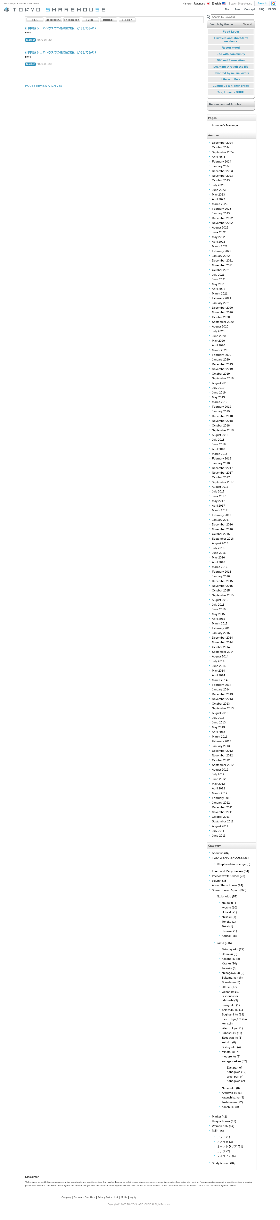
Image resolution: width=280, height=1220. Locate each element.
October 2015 (221, 590)
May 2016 (218, 557)
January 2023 (221, 213)
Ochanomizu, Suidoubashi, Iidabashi (230, 996)
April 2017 (218, 505)
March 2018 (220, 453)
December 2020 (222, 307)
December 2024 (222, 142)
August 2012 (220, 769)
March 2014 (220, 680)
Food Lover (231, 31)
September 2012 (223, 764)
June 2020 (219, 336)
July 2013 (218, 717)
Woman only (220, 1126)
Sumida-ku (229, 982)
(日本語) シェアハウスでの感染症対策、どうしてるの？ (61, 28)
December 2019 (222, 364)
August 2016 (220, 543)
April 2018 (218, 449)
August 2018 (220, 435)
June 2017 (219, 496)
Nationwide (224, 896)
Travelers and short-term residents (231, 39)
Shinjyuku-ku (230, 1009)
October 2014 (221, 647)
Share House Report (225, 890)
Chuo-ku (227, 954)
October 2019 (221, 373)
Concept (249, 9)
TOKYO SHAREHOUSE (227, 857)
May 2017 (218, 501)
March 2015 (220, 623)
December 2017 (222, 468)
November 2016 (222, 529)
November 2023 (222, 175)
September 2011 (222, 821)
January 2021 (221, 303)
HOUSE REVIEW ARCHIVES (43, 85)
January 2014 (221, 689)
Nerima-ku (228, 1088)
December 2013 (222, 694)
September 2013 (223, 708)
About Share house (224, 885)
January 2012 (221, 802)
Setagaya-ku (230, 949)
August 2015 (220, 599)
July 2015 (218, 604)
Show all (247, 24)
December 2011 (222, 807)
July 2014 (218, 661)
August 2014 (220, 656)
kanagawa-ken (231, 1061)
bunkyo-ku (228, 1005)
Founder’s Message (225, 125)
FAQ (261, 9)
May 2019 (218, 397)
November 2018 (222, 420)
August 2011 (220, 826)
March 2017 (220, 510)
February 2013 (221, 741)
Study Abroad (220, 1163)
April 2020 (218, 345)
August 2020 (220, 326)
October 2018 (221, 425)
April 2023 (218, 199)
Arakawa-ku (229, 1092)
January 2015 (221, 632)
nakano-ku (229, 958)
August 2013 (220, 713)
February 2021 (221, 298)
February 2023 (221, 208)
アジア (221, 1137)
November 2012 (222, 755)
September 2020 (223, 321)
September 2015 (223, 595)
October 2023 (221, 180)
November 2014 (222, 642)
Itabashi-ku (229, 1033)
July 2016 (218, 548)
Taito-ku (227, 968)
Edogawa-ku (230, 1037)
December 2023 (222, 171)
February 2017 (221, 515)
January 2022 (221, 255)
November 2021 (222, 265)
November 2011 (222, 812)
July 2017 (218, 491)
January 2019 (221, 411)
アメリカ (222, 1141)
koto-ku (226, 1042)
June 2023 (219, 189)
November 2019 (222, 369)
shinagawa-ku (231, 972)
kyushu (226, 907)
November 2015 (222, 585)
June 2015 (219, 609)
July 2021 (218, 274)
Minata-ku (228, 1051)
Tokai (225, 926)
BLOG (272, 9)
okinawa (227, 931)
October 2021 (221, 270)
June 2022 (219, 232)
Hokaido (227, 912)
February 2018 (221, 458)
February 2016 (221, 571)
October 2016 (221, 534)
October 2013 (221, 703)
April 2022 (218, 241)
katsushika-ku (231, 1097)
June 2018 (219, 444)
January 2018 (221, 463)
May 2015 (218, 614)
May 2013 (218, 727)
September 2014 (223, 651)
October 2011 (221, 816)
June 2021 (219, 279)
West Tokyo (229, 1028)
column (216, 880)
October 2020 (221, 317)
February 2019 (221, 406)
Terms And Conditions (84, 1197)
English (216, 3)
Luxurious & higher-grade (231, 85)
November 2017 (222, 472)
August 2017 (220, 486)
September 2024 (223, 152)
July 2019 (218, 387)
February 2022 (221, 251)
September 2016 (223, 538)
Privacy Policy (105, 1197)
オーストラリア (227, 1146)
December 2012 (222, 750)
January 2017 (221, 519)
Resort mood (231, 47)
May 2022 (218, 237)
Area (237, 9)
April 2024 (218, 156)
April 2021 (218, 288)
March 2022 (220, 246)
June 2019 (219, 392)
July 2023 (218, 185)
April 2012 (218, 788)
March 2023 (220, 204)
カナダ (221, 1151)
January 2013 (221, 746)
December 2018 (222, 416)
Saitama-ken (230, 977)
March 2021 (220, 293)
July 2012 (218, 774)
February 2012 (221, 797)
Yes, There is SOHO (230, 92)
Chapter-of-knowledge (231, 864)
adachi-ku (228, 1107)
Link (116, 1197)
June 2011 (218, 835)
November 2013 (222, 698)
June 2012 (219, 779)
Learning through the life (230, 66)
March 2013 (220, 736)
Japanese (199, 3)
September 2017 (223, 482)
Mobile (124, 1197)
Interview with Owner (225, 876)
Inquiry (133, 1197)
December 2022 (222, 218)
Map (227, 9)
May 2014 (218, 670)
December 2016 (222, 524)
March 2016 (220, 566)
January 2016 (221, 576)
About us (217, 853)
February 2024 (221, 161)
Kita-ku (226, 963)
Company (66, 1197)
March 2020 (220, 350)
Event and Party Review (227, 871)
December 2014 (222, 637)
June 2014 (219, 665)
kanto (220, 943)
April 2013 (218, 731)
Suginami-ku (230, 1014)
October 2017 (221, 477)
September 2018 (223, 430)
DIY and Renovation (231, 60)
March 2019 (220, 402)
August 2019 (220, 383)
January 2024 (221, 166)
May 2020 (218, 340)
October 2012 (221, 760)
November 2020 (222, 312)
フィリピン (224, 1155)
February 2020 (221, 354)
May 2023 (218, 194)
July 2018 (218, 439)
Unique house (221, 1121)
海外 (215, 1130)
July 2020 (218, 331)
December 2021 (222, 260)
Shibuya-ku (229, 1047)
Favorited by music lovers (231, 73)
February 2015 (221, 628)
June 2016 (219, 552)
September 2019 (223, 378)
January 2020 (221, 359)
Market (30, 40)
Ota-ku (226, 987)
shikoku (227, 917)
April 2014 (218, 675)
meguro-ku (229, 1056)
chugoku (227, 902)
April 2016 (218, 562)
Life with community (231, 54)
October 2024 (221, 147)
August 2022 (220, 227)
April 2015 (218, 618)
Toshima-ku (229, 1102)
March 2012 (220, 793)
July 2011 (218, 830)
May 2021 (218, 284)
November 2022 (222, 222)
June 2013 (219, 722)
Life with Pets (230, 79)
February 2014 (221, 684)
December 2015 (222, 581)
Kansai (226, 935)
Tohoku (226, 921)
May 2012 (218, 783)
